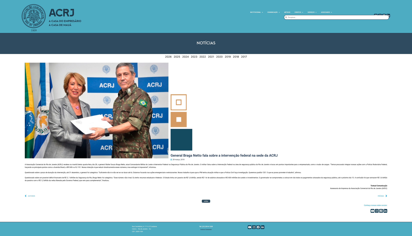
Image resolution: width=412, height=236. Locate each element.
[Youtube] (372, 211)
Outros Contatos (206, 229)
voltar (206, 201)
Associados (325, 12)
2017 (244, 56)
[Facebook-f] (381, 211)
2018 (236, 56)
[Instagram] (377, 211)
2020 (219, 56)
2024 (185, 56)
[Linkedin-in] (385, 211)
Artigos (287, 12)
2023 (194, 56)
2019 (228, 56)
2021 (211, 56)
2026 (168, 56)
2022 (202, 56)
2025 (177, 56)
